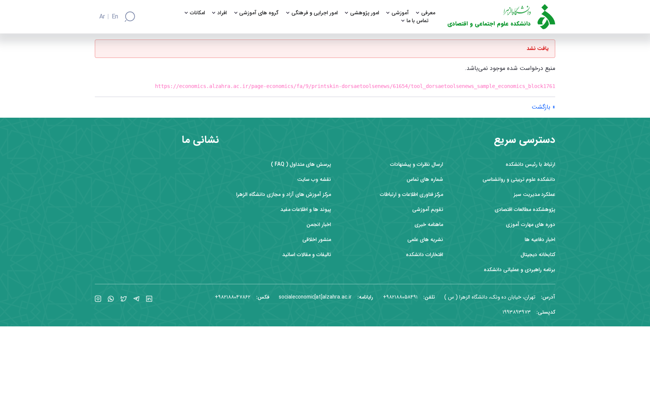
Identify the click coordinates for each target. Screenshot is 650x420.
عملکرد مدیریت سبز (534, 195)
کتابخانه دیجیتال (538, 255)
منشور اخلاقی (316, 240)
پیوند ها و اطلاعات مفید (305, 210)
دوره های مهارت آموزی (530, 225)
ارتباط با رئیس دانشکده (530, 164)
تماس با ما (417, 21)
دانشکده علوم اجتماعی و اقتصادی (489, 24)
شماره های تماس (425, 179)
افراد (222, 13)
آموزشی (400, 13)
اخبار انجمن (319, 225)
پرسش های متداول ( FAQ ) (301, 164)
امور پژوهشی (364, 13)
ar (102, 16)
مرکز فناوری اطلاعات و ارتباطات (411, 195)
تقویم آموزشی (427, 210)
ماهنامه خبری (429, 225)
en (115, 16)
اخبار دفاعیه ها (540, 240)
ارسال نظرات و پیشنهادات (416, 164)
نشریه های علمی (425, 240)
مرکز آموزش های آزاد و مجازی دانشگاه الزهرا (283, 195)
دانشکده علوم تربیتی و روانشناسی (519, 179)
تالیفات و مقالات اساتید (306, 255)
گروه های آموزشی (259, 13)
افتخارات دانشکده (424, 255)
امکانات (197, 13)
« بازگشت (543, 107)
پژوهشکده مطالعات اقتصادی (525, 210)
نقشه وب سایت (314, 179)
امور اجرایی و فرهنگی (315, 13)
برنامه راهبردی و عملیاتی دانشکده (519, 270)
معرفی (428, 13)
